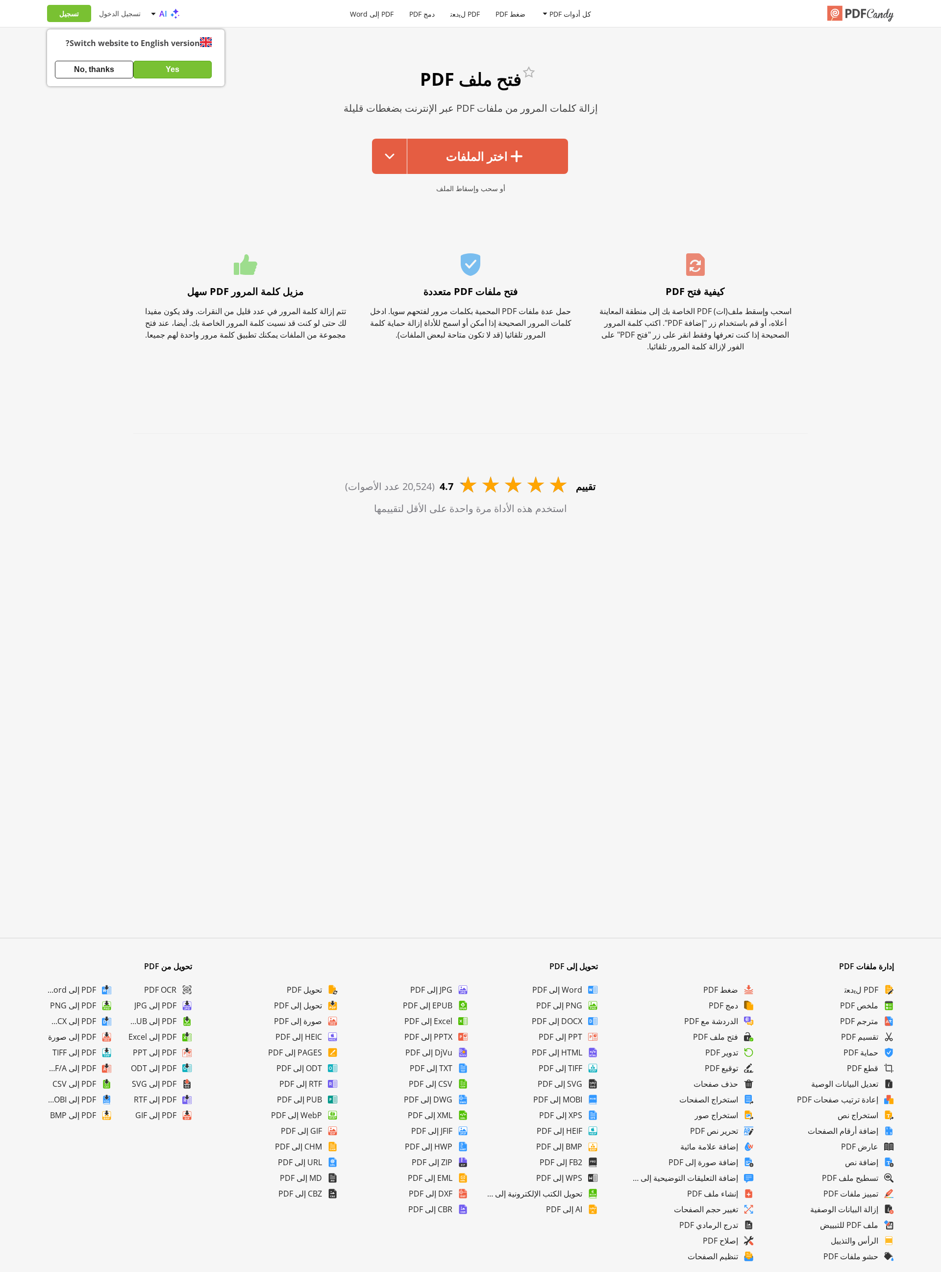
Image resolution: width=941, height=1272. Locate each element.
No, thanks (94, 69)
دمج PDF (422, 13)
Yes (172, 69)
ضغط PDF (510, 13)
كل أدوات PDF (570, 13)
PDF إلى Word (372, 13)
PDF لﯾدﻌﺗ (465, 13)
